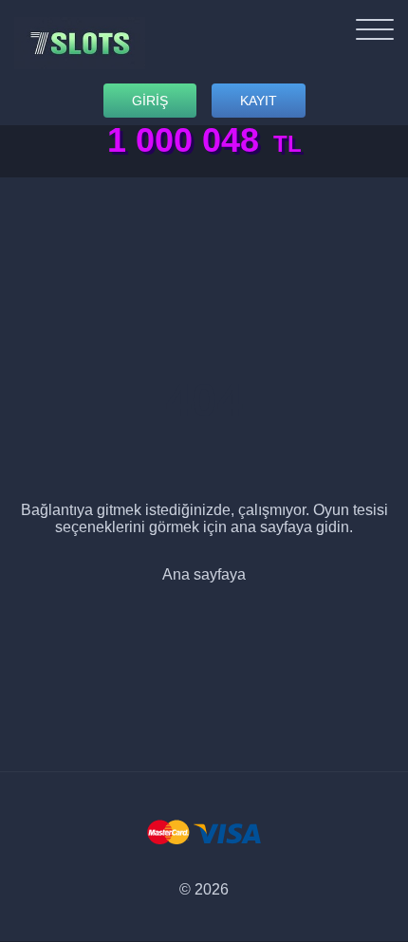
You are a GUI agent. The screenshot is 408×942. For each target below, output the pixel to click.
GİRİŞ (150, 100)
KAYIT (258, 100)
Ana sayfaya (204, 574)
